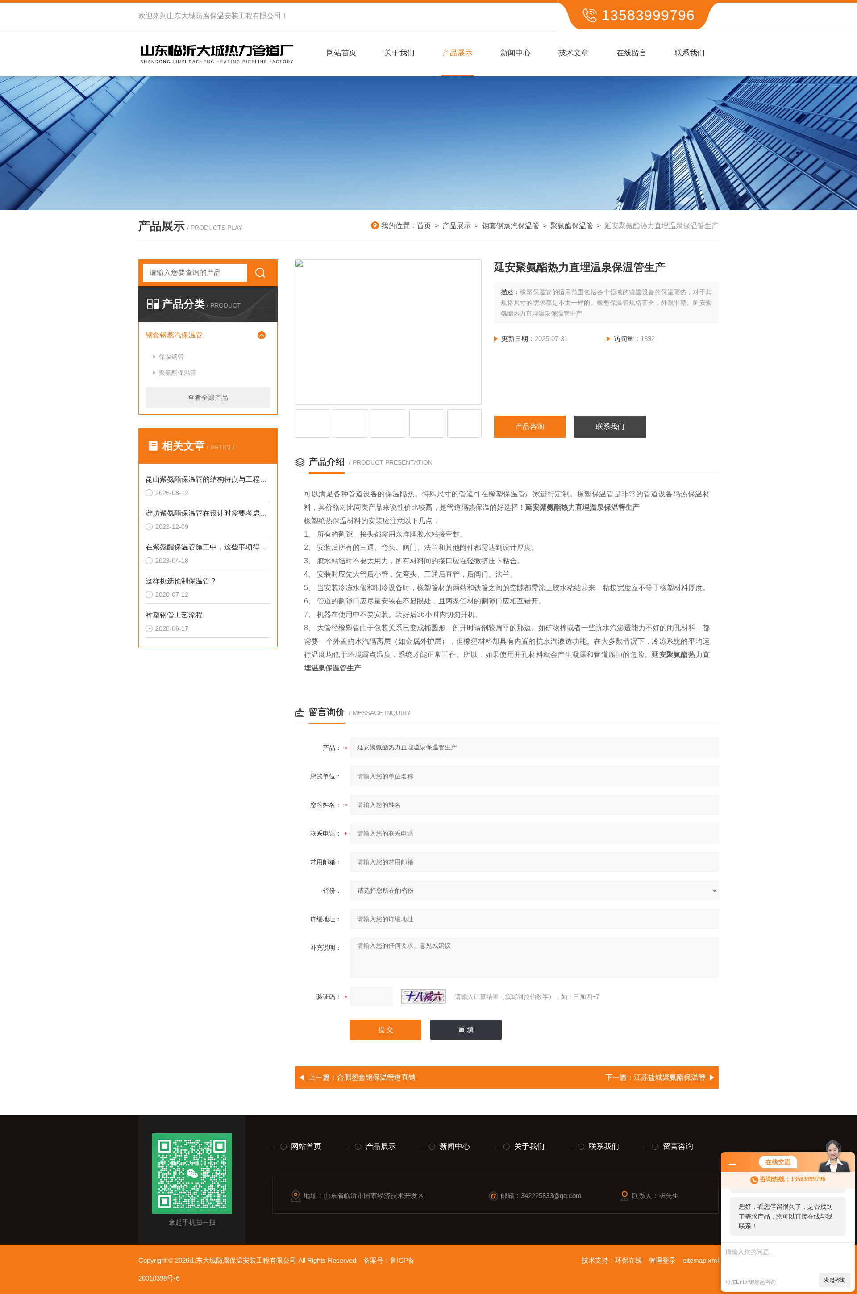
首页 (424, 225)
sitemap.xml (701, 1260)
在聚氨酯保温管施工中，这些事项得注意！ (208, 547)
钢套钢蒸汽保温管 (510, 225)
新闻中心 (515, 53)
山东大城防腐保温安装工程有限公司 (224, 16)
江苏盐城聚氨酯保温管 (669, 1077)
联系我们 (689, 53)
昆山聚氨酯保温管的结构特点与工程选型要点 (208, 479)
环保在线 (628, 1260)
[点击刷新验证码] (423, 996)
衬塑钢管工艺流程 (174, 615)
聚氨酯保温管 (571, 225)
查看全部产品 (208, 397)
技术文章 (573, 53)
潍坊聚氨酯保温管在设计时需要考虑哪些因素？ (208, 513)
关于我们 (399, 53)
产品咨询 (530, 426)
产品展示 (457, 53)
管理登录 (662, 1260)
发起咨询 (834, 1280)
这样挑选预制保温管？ (181, 581)
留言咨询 (678, 1146)
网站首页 (341, 53)
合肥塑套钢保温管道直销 (376, 1077)
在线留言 (631, 53)
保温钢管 (171, 356)
